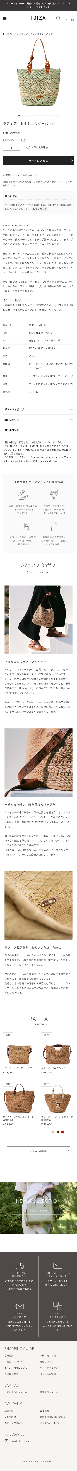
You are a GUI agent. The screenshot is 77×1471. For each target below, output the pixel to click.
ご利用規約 (10, 1416)
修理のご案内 (11, 1374)
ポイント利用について (15, 1367)
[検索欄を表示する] (58, 18)
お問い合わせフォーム (15, 1392)
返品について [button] (11, 430)
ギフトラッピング (49, 1367)
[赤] (62, 1132)
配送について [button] (11, 419)
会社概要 (44, 1410)
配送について (40, 209)
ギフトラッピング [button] (14, 409)
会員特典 (9, 1355)
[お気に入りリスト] (65, 18)
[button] (38, 72)
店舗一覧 (9, 1410)
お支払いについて (13, 1361)
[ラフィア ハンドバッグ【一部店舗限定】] (57, 1112)
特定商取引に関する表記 (52, 1416)
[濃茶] (58, 1132)
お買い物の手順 (48, 1355)
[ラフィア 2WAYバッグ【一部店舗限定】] (19, 1112)
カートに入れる (38, 160)
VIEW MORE (38, 1150)
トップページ (9, 34)
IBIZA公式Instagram (20, 1441)
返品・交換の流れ (13, 1423)
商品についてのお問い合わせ (21, 175)
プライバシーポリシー (51, 1423)
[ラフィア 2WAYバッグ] (57, 1063)
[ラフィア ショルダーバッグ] (19, 1063)
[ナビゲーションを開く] (5, 18)
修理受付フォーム (49, 1392)
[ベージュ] (53, 1132)
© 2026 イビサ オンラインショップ (38, 1461)
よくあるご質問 (48, 1374)
